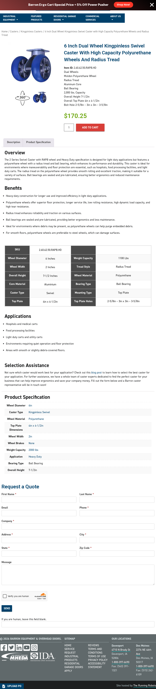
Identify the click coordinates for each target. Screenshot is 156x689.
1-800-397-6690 (120, 662)
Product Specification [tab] (38, 142)
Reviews (93, 645)
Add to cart (90, 127)
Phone (84, 507)
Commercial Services (92, 18)
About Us (115, 16)
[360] (22, 98)
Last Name (87, 494)
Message (7, 562)
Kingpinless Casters (31, 31)
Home (5, 31)
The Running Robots (144, 685)
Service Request (70, 650)
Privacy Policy (98, 660)
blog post (96, 372)
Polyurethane (36, 419)
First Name (9, 494)
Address (7, 534)
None (31, 443)
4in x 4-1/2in (36, 425)
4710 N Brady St (121, 650)
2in (30, 436)
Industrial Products (71, 658)
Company (8, 521)
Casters (14, 31)
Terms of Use (97, 656)
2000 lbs (33, 450)
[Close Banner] (151, 4)
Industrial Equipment (9, 18)
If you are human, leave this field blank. (24, 619)
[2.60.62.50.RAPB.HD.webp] (31, 65)
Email (5, 507)
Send (7, 608)
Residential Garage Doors (65, 18)
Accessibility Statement (96, 665)
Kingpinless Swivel (39, 412)
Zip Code (86, 548)
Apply (68, 671)
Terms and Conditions (95, 650)
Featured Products (36, 18)
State (6, 548)
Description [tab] (13, 142)
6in (30, 405)
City (83, 534)
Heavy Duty (35, 456)
